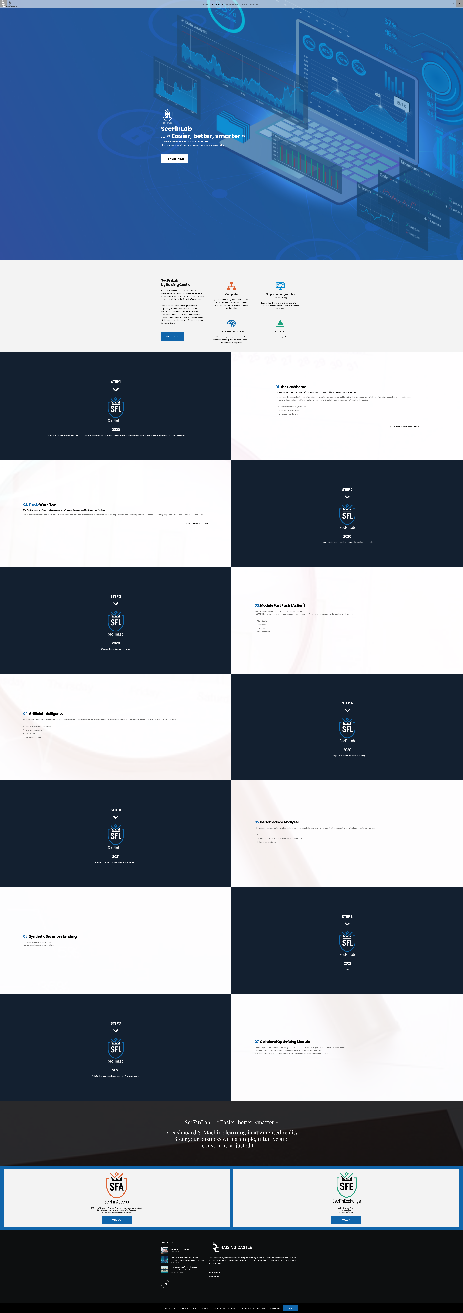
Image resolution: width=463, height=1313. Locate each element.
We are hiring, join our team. (181, 1249)
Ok (290, 1308)
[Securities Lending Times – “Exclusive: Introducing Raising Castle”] (164, 1269)
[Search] (452, 4)
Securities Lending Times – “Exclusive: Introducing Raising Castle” (184, 1268)
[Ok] (460, 1308)
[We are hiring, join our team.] (164, 1250)
